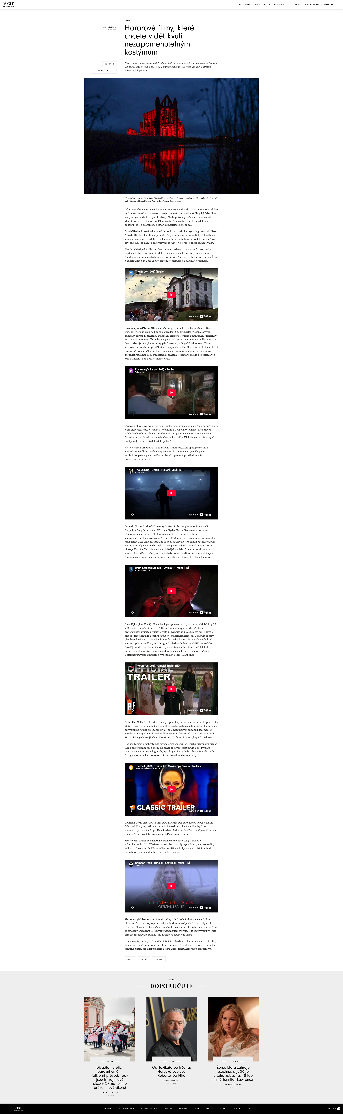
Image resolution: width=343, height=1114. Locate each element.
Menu (327, 5)
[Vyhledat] (337, 4)
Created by (332, 1109)
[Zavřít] (340, 1111)
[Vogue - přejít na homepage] (9, 4)
